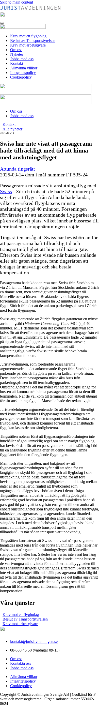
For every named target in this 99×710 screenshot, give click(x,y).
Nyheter (16, 54)
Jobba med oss (22, 59)
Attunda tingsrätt (17, 169)
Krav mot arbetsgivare (28, 45)
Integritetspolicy (23, 72)
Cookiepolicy (21, 77)
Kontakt (16, 63)
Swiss (6, 191)
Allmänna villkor (23, 68)
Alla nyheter (12, 129)
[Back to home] (23, 27)
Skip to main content (16, 2)
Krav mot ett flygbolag (28, 36)
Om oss (16, 50)
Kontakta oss (20, 663)
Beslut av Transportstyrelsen (32, 40)
